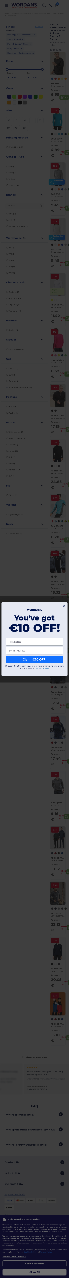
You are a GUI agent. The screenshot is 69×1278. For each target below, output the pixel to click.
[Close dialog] (63, 606)
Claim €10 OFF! (34, 659)
